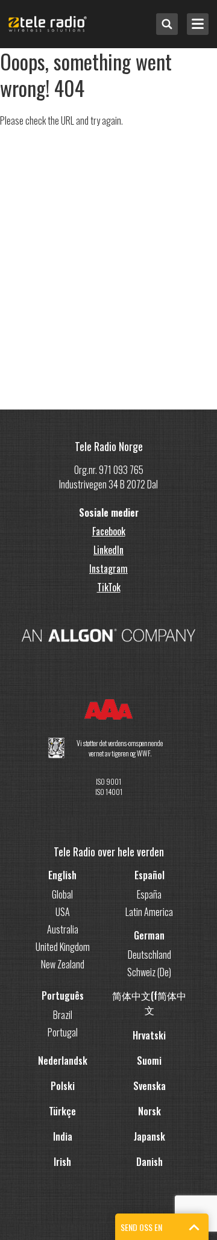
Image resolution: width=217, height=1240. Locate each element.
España (149, 894)
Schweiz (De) (149, 972)
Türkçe (62, 1111)
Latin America (149, 912)
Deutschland (149, 954)
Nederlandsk (62, 1060)
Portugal (63, 1032)
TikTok (109, 587)
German (149, 935)
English (62, 875)
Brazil (62, 1015)
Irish (62, 1161)
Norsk (149, 1111)
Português (63, 995)
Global (62, 894)
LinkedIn (108, 550)
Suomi (149, 1060)
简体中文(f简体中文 (149, 1002)
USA (62, 912)
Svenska (149, 1086)
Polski (63, 1086)
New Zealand (62, 964)
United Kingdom (63, 946)
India (62, 1136)
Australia (62, 929)
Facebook (108, 531)
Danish (149, 1161)
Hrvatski (149, 1035)
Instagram (108, 568)
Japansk (149, 1136)
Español (149, 875)
